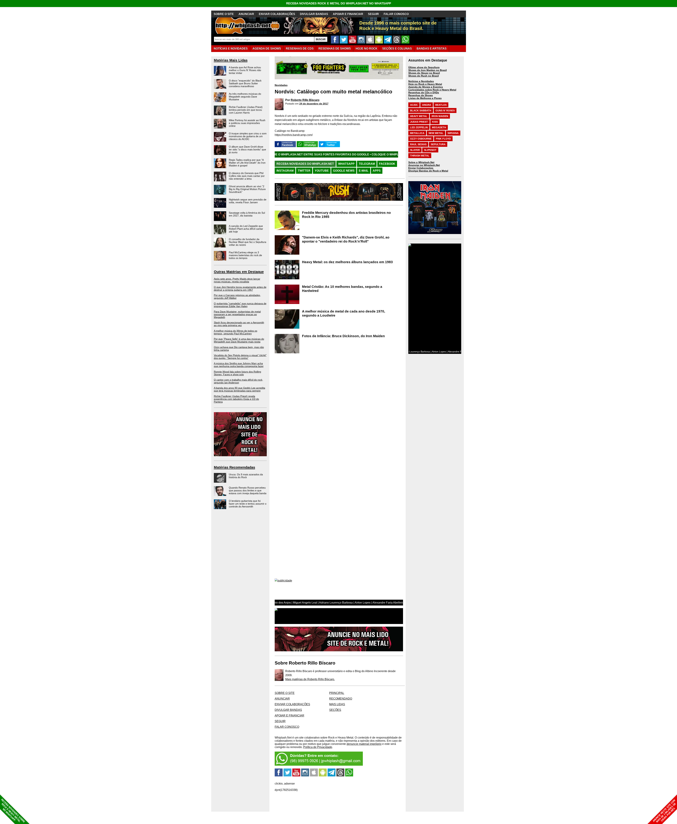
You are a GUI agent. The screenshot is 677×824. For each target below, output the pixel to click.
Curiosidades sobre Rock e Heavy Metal (432, 89)
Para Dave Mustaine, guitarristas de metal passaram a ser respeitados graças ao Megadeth (237, 314)
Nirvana (453, 133)
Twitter (304, 170)
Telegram (367, 163)
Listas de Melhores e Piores (425, 98)
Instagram (285, 170)
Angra (426, 104)
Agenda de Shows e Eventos (425, 86)
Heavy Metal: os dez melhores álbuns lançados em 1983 (347, 262)
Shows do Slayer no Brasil (424, 73)
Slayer (415, 150)
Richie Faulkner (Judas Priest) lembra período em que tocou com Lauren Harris (246, 110)
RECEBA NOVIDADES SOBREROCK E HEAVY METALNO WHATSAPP (13, 810)
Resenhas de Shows (420, 95)
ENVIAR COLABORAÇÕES (277, 14)
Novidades (281, 85)
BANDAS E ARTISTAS (432, 48)
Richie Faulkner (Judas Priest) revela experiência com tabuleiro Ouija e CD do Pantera (236, 399)
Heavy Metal (418, 116)
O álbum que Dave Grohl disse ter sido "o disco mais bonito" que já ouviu (247, 149)
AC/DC (414, 104)
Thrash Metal (419, 155)
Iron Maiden (440, 116)
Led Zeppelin (419, 127)
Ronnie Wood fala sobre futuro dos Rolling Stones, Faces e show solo (237, 373)
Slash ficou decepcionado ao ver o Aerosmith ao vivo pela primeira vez (239, 324)
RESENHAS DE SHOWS (334, 48)
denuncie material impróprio (364, 743)
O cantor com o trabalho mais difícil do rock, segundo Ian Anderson (238, 381)
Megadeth (439, 127)
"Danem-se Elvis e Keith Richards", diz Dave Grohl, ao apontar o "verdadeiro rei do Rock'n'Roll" (345, 239)
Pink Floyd (443, 138)
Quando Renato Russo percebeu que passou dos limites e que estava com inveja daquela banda (247, 490)
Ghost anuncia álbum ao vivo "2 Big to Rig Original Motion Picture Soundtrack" (247, 189)
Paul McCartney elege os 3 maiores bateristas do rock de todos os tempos (245, 255)
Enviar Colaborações (420, 168)
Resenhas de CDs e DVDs (423, 92)
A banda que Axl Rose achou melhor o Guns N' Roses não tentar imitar (245, 70)
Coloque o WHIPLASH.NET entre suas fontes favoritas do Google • (357, 154)
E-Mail (363, 170)
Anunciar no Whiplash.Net (424, 165)
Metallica (417, 133)
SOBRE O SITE (224, 14)
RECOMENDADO (340, 698)
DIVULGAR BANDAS (314, 14)
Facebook (387, 163)
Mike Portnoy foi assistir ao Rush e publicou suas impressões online (247, 123)
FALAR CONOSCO (396, 14)
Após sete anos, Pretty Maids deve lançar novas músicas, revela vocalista (237, 280)
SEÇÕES (397, 48)
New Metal (436, 133)
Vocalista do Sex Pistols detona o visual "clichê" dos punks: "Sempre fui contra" (240, 356)
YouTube (322, 170)
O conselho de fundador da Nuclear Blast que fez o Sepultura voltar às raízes (247, 242)
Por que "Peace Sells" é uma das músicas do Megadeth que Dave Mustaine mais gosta (239, 340)
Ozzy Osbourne (421, 138)
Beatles (441, 104)
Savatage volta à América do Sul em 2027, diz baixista (247, 214)
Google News (344, 170)
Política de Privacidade (317, 747)
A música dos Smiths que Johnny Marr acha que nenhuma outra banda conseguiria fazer (239, 365)
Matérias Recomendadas (234, 467)
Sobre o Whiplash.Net (421, 162)
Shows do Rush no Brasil (423, 75)
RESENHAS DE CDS (300, 48)
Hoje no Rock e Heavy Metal (425, 84)
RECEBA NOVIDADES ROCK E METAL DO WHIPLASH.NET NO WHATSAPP (338, 3)
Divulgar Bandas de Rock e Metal (428, 170)
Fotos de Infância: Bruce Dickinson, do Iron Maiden (343, 336)
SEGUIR (373, 14)
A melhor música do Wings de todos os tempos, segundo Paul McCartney (235, 332)
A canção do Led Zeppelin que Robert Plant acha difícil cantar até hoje (246, 229)
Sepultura (438, 144)
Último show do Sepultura (424, 67)
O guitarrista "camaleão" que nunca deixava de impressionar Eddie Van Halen (240, 305)
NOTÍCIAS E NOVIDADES (231, 48)
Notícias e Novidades (421, 81)
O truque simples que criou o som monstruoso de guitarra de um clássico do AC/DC (248, 136)
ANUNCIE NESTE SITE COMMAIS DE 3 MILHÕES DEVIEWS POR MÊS (664, 811)
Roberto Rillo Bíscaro (305, 100)
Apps (377, 170)
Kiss (435, 121)
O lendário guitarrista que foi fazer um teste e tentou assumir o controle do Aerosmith (247, 503)
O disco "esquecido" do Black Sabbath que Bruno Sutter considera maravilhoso (245, 83)
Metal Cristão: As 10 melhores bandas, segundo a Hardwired (342, 289)
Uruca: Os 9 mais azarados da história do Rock (246, 476)
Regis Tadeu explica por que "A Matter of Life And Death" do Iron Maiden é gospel (247, 162)
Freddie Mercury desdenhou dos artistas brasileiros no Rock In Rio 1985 (346, 215)
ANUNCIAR (246, 14)
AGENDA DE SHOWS (266, 48)
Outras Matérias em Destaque (239, 272)
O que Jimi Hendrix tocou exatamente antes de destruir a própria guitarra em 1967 (240, 288)
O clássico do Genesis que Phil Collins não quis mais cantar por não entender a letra (247, 176)
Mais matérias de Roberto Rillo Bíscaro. (310, 679)
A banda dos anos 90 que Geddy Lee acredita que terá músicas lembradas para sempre (239, 389)
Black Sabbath (420, 110)
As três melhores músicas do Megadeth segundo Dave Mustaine (245, 96)
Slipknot (430, 150)
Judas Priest (419, 121)
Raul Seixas (418, 144)
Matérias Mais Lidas (231, 60)
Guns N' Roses (445, 110)
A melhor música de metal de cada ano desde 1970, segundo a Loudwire (343, 313)
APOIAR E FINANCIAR (348, 14)
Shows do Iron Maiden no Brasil (427, 70)
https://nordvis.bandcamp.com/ (294, 134)
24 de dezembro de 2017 (313, 103)
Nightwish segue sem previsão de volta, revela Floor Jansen (247, 201)
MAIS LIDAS (337, 704)
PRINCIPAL (336, 692)
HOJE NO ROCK (366, 48)
